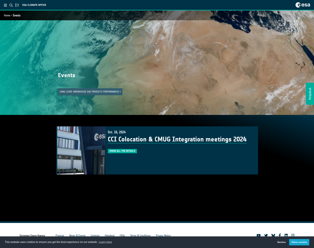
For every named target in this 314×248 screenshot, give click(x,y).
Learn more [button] (105, 242)
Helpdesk (109, 235)
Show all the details (122, 150)
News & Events (77, 235)
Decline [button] (281, 242)
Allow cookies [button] (299, 242)
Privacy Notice (163, 235)
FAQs (122, 235)
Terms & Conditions (140, 235)
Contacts (95, 235)
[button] (90, 91)
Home (7, 15)
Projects (60, 235)
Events (17, 15)
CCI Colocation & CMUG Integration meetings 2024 (177, 139)
